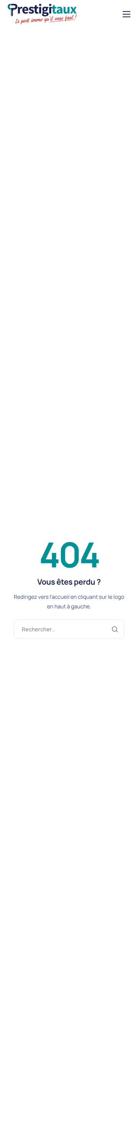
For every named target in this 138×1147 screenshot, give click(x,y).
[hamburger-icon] (126, 14)
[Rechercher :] (69, 629)
